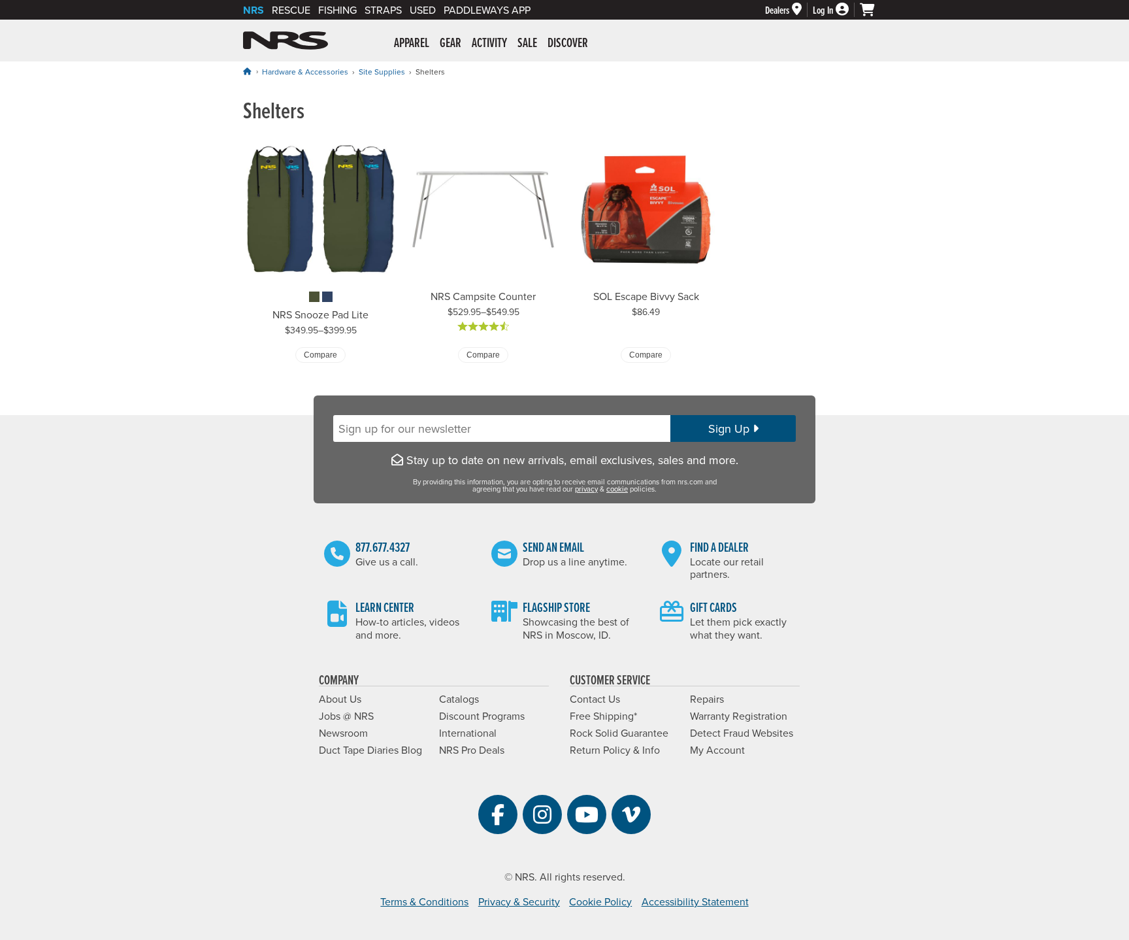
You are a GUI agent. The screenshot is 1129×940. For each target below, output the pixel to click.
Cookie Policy (600, 901)
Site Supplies (382, 71)
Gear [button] (450, 42)
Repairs (707, 699)
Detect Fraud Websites (741, 733)
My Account (717, 750)
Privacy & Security (519, 901)
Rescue (291, 10)
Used (423, 10)
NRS (253, 10)
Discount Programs (482, 716)
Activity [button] (489, 42)
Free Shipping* (603, 716)
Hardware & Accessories (305, 71)
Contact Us (595, 699)
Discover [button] (568, 42)
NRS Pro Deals (471, 750)
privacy (586, 489)
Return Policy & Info (615, 750)
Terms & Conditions (424, 901)
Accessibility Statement (695, 901)
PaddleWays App (487, 10)
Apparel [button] (411, 42)
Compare (320, 355)
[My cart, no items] (873, 9)
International (468, 733)
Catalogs (459, 699)
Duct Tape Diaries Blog (370, 750)
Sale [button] (527, 42)
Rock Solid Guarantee (619, 733)
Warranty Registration (738, 716)
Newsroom (343, 733)
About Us (340, 699)
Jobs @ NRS (346, 716)
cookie (617, 489)
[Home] (247, 71)
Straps (383, 10)
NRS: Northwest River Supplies (285, 40)
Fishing (337, 10)
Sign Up (730, 428)
